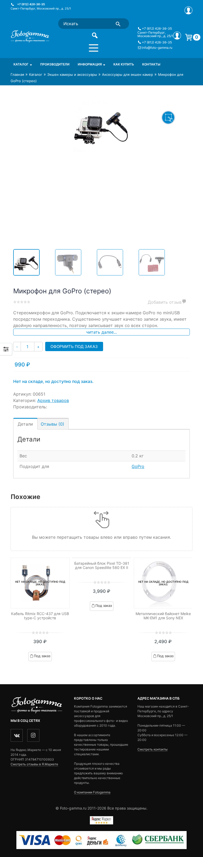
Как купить (123, 64)
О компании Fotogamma (92, 792)
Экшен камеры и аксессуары (72, 74)
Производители (55, 64)
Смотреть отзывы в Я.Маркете (34, 764)
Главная (17, 74)
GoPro (138, 466)
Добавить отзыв (165, 302)
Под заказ (42, 656)
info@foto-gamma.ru (157, 47)
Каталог (21, 64)
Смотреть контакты (152, 749)
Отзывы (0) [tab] (52, 424)
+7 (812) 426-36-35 (31, 4)
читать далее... (101, 332)
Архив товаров (53, 400)
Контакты (151, 64)
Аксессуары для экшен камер (127, 74)
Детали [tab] (25, 424)
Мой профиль (188, 10)
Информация (90, 64)
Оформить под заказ (74, 346)
